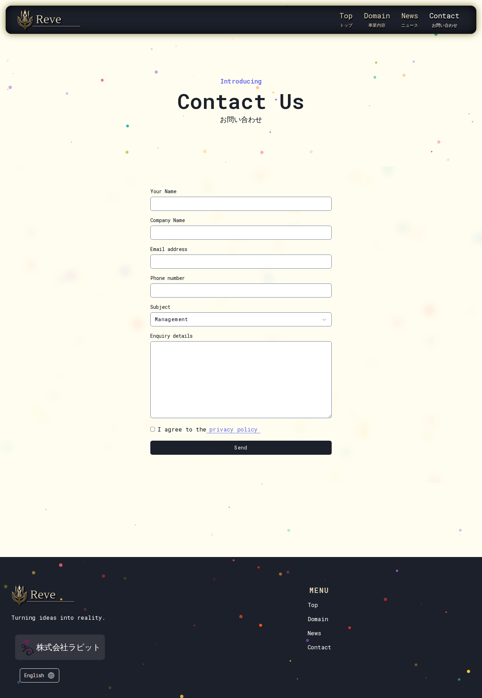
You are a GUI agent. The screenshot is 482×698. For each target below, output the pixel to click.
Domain (318, 619)
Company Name (167, 220)
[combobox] (241, 319)
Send (241, 447)
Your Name (163, 191)
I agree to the (208, 429)
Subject (160, 307)
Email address (168, 249)
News (314, 633)
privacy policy (233, 429)
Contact (319, 647)
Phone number (167, 278)
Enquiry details (171, 335)
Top (313, 604)
